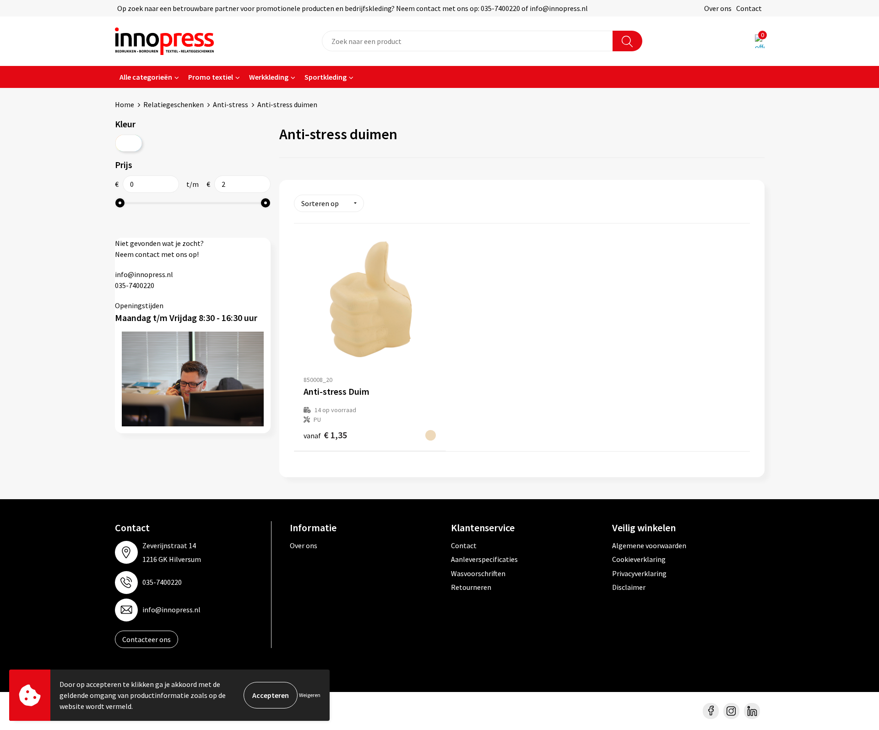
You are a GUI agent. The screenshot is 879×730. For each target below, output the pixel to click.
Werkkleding (268, 77)
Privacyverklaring (639, 573)
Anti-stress (230, 104)
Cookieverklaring (639, 559)
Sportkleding (325, 77)
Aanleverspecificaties (484, 559)
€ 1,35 (325, 435)
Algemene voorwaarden (649, 545)
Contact (749, 8)
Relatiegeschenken (173, 104)
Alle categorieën (145, 77)
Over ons (718, 8)
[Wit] (128, 143)
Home (124, 104)
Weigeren (309, 695)
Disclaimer (629, 587)
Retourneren (471, 587)
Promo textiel (210, 77)
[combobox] (467, 41)
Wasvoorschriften (478, 573)
